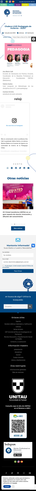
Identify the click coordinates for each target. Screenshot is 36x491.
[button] (8, 168)
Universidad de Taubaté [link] (26, 151)
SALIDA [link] (18, 5)
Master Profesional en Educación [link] (22, 449)
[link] (33, 39)
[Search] (30, 306)
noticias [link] (21, 33)
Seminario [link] (30, 33)
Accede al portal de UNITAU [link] (27, 1)
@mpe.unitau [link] (18, 452)
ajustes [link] (15, 483)
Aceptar (7, 486)
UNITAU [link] (11, 5)
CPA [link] (32, 5)
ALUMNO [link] (3, 5)
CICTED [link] (25, 5)
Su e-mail (5, 259)
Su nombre (5, 252)
